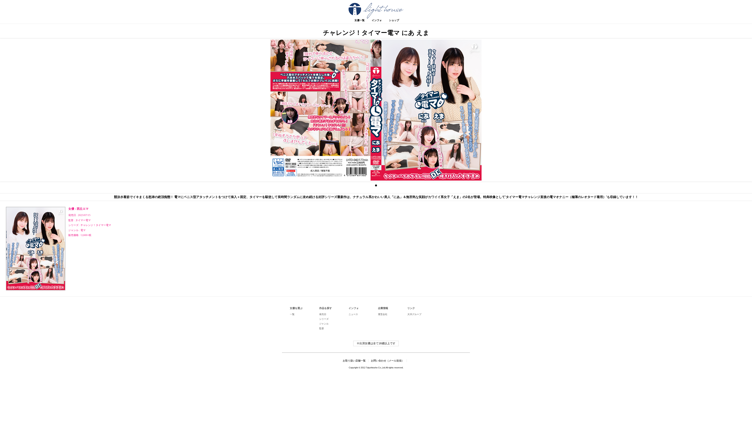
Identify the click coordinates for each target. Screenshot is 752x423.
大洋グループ (414, 314)
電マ (83, 230)
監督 (70, 220)
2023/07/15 (84, 215)
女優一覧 (359, 20)
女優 (71, 208)
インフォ (377, 20)
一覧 (292, 314)
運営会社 (382, 314)
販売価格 (73, 235)
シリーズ (73, 225)
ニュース (353, 314)
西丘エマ (83, 208)
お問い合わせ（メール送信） (387, 360)
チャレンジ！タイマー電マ (95, 225)
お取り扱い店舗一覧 (354, 360)
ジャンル (73, 230)
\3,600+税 (85, 235)
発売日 (72, 215)
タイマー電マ (83, 220)
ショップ (394, 20)
